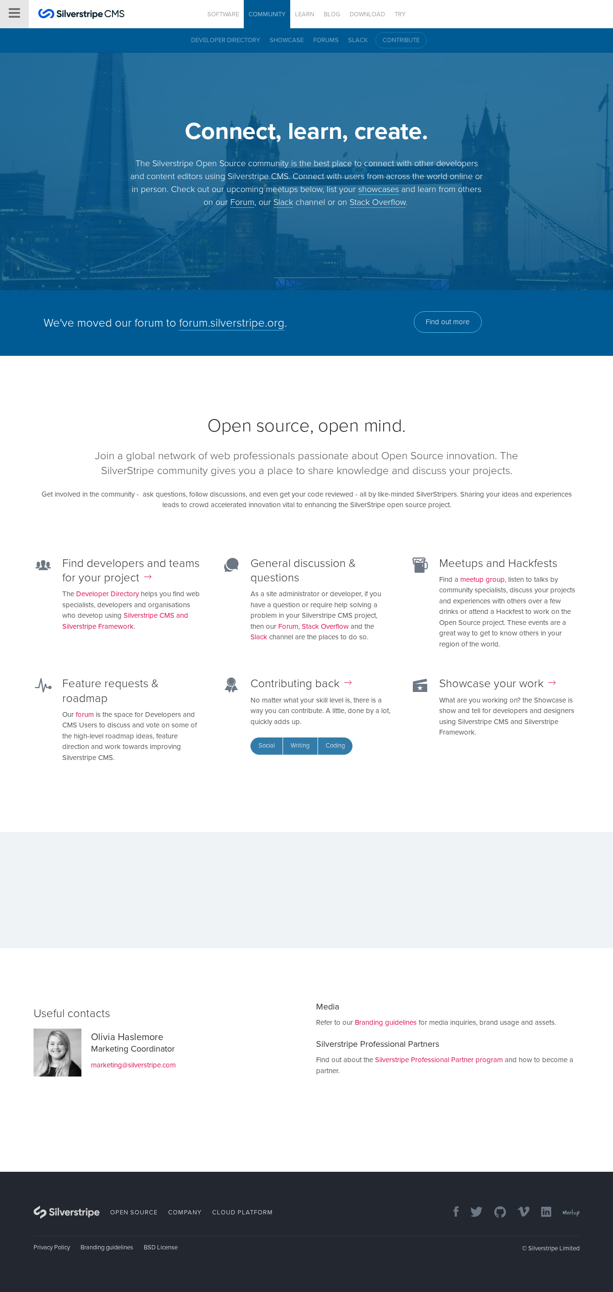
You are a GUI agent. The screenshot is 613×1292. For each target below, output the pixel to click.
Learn (304, 14)
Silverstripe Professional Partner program (439, 1059)
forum (85, 714)
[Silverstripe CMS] (81, 15)
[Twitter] (472, 1212)
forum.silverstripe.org (231, 323)
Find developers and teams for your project (131, 570)
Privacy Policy (52, 1247)
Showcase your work (491, 684)
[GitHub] (495, 1212)
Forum (242, 202)
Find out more (448, 321)
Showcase (287, 40)
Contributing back (295, 684)
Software (223, 14)
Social (267, 745)
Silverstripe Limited (553, 1248)
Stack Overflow (378, 202)
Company (185, 1212)
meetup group (482, 579)
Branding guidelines (386, 1022)
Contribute (401, 40)
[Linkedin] (541, 1212)
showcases (378, 189)
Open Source (134, 1212)
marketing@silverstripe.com (133, 1065)
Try (400, 14)
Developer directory (225, 40)
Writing (300, 745)
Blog (332, 14)
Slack (358, 40)
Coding (335, 745)
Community (267, 14)
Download (367, 14)
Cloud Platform (242, 1212)
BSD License (161, 1247)
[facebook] (451, 1212)
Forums (326, 40)
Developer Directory (107, 593)
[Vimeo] (519, 1212)
